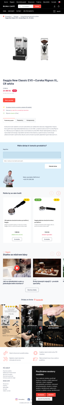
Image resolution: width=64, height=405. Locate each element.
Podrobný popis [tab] (9, 120)
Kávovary (16, 16)
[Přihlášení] (55, 6)
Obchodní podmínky (8, 376)
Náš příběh (46, 2)
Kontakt (54, 2)
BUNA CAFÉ (9, 6)
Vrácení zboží (12, 372)
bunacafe (39, 300)
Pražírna (38, 2)
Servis (6, 2)
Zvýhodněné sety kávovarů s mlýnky (30, 16)
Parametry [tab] (20, 120)
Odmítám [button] (51, 394)
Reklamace (5, 372)
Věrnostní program (7, 374)
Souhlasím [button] (41, 394)
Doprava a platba (7, 371)
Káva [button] (4, 11)
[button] (59, 2)
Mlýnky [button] (18, 11)
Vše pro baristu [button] (28, 11)
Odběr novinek (6, 390)
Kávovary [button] (11, 11)
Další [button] (58, 11)
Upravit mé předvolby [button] (44, 399)
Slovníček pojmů (21, 2)
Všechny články (32, 290)
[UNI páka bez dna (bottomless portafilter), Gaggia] (17, 207)
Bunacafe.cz (8, 16)
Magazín (12, 2)
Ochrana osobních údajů (9, 378)
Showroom (31, 2)
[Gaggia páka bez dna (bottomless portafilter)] (47, 207)
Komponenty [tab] (30, 120)
